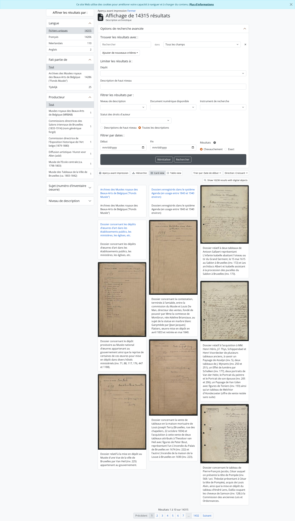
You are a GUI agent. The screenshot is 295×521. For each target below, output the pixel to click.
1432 (196, 515)
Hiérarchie (141, 173)
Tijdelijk (70, 87)
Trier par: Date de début (206, 173)
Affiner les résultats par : (70, 12)
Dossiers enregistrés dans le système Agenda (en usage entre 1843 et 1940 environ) (173, 193)
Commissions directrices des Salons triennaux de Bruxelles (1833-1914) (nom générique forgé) (70, 126)
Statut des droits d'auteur (115, 114)
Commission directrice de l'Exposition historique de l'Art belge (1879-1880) (70, 142)
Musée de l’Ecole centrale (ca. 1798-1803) (70, 163)
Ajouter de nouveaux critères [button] (119, 52)
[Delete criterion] (245, 44)
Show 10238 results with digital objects (227, 180)
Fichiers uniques (70, 31)
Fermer (131, 10)
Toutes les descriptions (155, 127)
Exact (231, 149)
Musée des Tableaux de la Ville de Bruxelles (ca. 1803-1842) (70, 173)
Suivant (207, 515)
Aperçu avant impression (115, 173)
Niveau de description (64, 201)
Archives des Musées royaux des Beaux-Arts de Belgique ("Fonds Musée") (70, 77)
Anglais (70, 50)
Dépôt (104, 67)
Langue (54, 23)
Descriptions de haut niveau (120, 127)
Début (104, 141)
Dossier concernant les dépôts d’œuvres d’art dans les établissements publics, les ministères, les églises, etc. (118, 230)
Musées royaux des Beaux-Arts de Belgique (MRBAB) (70, 112)
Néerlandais (70, 44)
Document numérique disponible (169, 101)
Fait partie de (58, 60)
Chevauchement (213, 149)
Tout (51, 67)
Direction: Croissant (235, 173)
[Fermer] (291, 4)
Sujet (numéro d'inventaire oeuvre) (67, 188)
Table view (175, 173)
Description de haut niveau (116, 80)
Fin (152, 141)
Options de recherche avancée (122, 28)
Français (70, 37)
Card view (158, 173)
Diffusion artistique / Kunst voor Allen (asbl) (70, 153)
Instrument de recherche (214, 101)
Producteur (57, 97)
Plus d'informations (201, 4)
